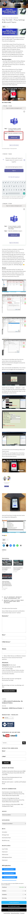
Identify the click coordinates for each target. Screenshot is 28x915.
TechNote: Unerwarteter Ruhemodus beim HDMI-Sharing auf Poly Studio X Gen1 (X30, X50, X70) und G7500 (14, 773)
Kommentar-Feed (6, 837)
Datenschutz (5, 854)
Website (4, 649)
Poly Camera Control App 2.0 (9, 873)
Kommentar (5, 616)
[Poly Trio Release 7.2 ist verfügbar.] (7, 563)
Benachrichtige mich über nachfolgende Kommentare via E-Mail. (11, 679)
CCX (8, 597)
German (6, 717)
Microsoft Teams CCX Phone (12, 600)
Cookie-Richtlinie (7, 913)
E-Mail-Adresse (6, 642)
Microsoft (12, 597)
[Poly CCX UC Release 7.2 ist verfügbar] (18, 563)
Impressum (22, 913)
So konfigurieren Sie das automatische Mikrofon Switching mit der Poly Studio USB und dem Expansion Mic (13, 793)
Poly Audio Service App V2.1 (9, 869)
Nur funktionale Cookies (14, 906)
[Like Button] (4, 27)
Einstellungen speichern (14, 910)
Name (4, 634)
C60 (5, 597)
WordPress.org (5, 840)
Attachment (5, 662)
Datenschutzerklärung (15, 913)
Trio (19, 598)
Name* (3, 751)
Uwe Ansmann (16, 3)
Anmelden (4, 832)
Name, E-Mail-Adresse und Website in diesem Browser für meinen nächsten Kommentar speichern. (14, 657)
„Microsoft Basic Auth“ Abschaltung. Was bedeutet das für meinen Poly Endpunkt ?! (7, 584)
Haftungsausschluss (7, 857)
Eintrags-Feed (5, 835)
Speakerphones (12, 598)
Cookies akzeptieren (14, 902)
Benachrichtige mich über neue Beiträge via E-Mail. (13, 686)
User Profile (5, 849)
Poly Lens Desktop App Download (9, 877)
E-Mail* (4, 756)
